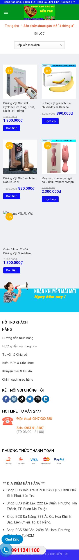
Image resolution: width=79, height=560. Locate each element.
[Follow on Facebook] (6, 399)
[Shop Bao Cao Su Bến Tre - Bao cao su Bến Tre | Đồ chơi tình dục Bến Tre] (39, 12)
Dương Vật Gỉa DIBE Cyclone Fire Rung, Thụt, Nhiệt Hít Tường (19, 106)
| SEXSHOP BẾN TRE (54, 554)
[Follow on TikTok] (21, 399)
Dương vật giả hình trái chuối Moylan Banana (56, 105)
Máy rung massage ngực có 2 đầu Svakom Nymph (58, 180)
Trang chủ (12, 26)
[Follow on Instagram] (14, 399)
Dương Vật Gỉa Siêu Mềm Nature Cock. (19, 180)
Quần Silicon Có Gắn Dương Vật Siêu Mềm (17, 251)
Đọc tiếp (11, 128)
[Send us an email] (37, 399)
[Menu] (6, 12)
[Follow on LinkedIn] (45, 399)
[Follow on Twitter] (30, 399)
